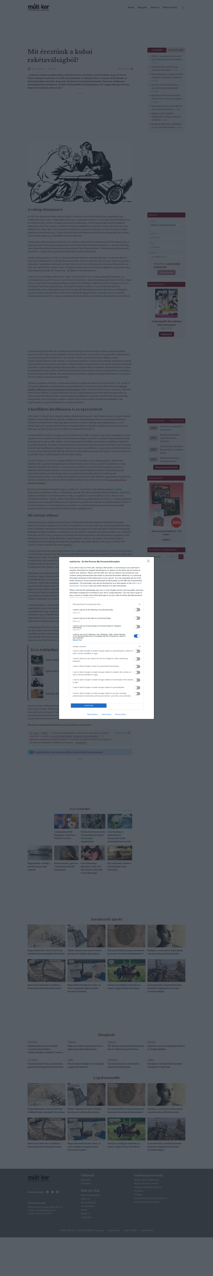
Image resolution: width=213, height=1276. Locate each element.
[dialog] (106, 638)
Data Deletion (92, 714)
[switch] (137, 609)
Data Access (106, 714)
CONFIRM (88, 706)
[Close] (149, 561)
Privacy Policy (120, 714)
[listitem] (106, 604)
